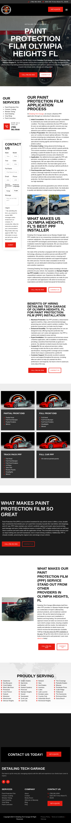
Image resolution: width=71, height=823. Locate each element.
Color (14, 160)
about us (40, 638)
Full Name (8, 168)
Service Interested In (8, 186)
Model (15, 153)
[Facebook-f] (3, 782)
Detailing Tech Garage (36, 114)
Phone (15, 176)
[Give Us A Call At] (7, 126)
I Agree (7, 208)
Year (6, 160)
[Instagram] (8, 782)
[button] (66, 9)
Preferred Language (16, 185)
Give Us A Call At (15, 123)
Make (7, 153)
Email (7, 176)
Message (8, 195)
